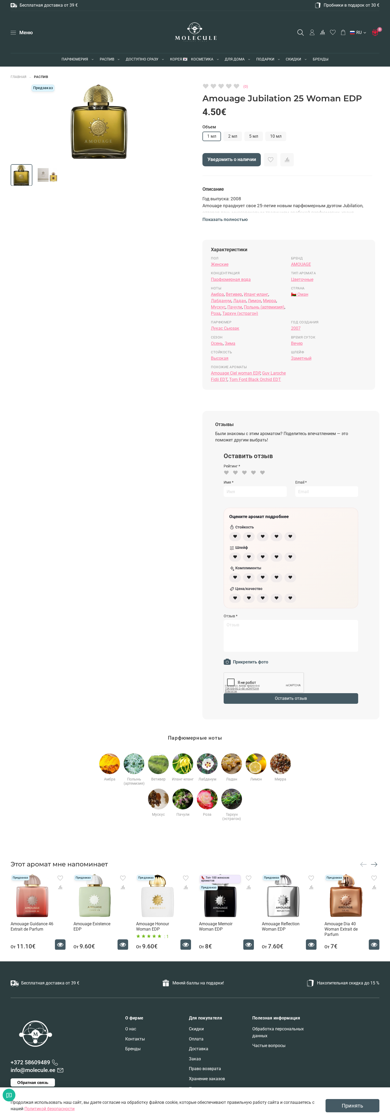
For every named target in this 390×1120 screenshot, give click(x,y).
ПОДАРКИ (265, 59)
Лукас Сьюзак (225, 328)
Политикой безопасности (49, 1108)
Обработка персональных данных (278, 1032)
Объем (209, 126)
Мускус (218, 307)
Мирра (269, 300)
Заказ (195, 1058)
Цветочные (302, 279)
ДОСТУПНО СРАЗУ (142, 59)
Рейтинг (232, 466)
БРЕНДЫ (320, 59)
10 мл (275, 136)
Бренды (133, 1048)
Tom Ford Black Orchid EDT (255, 379)
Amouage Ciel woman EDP (235, 373)
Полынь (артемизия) (264, 307)
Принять (352, 1105)
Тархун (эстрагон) (240, 313)
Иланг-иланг (256, 294)
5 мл (253, 136)
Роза (215, 313)
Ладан (239, 300)
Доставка (198, 1048)
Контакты (135, 1038)
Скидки (196, 1028)
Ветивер (234, 294)
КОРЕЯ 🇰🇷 (178, 59)
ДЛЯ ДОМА (235, 59)
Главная (19, 77)
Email (301, 482)
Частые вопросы (268, 1045)
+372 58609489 (30, 1062)
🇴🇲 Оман (299, 294)
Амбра (217, 294)
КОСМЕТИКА (202, 59)
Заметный (301, 358)
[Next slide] (159, 121)
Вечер (297, 343)
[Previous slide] (38, 121)
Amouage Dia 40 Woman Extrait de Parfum (341, 929)
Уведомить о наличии (231, 159)
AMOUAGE (301, 264)
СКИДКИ (293, 59)
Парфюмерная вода (231, 279)
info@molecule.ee (33, 1070)
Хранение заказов (207, 1078)
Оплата (196, 1038)
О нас (130, 1028)
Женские (219, 264)
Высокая (219, 358)
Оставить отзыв (291, 698)
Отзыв (230, 616)
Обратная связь (32, 1082)
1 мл (211, 136)
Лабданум (221, 300)
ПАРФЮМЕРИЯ (75, 59)
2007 (296, 328)
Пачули (234, 307)
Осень (217, 343)
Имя (228, 482)
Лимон (254, 300)
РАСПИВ (107, 59)
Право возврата (205, 1068)
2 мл (232, 136)
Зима (230, 343)
